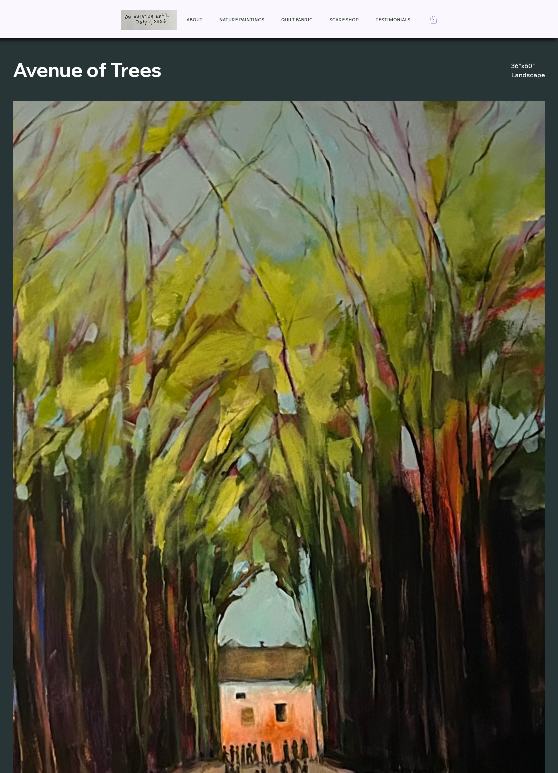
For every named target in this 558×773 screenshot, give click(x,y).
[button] (433, 20)
